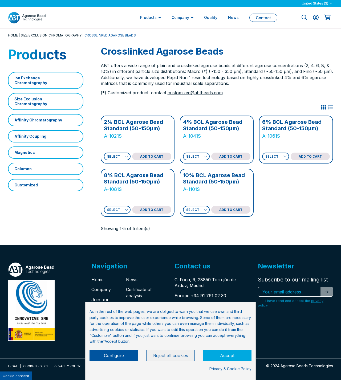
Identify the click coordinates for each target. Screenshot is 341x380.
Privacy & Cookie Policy (230, 368)
